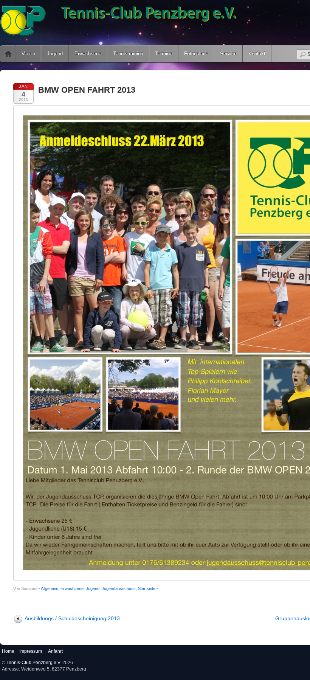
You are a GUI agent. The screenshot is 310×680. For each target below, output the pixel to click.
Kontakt (256, 53)
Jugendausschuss (119, 588)
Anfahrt (55, 651)
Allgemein (49, 588)
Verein (28, 53)
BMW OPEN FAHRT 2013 (86, 90)
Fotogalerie (196, 53)
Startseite (146, 588)
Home (8, 651)
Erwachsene (87, 53)
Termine (163, 53)
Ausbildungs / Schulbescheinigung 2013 (72, 618)
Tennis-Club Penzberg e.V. (33, 662)
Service (228, 53)
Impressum (30, 651)
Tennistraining (128, 53)
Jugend (55, 53)
